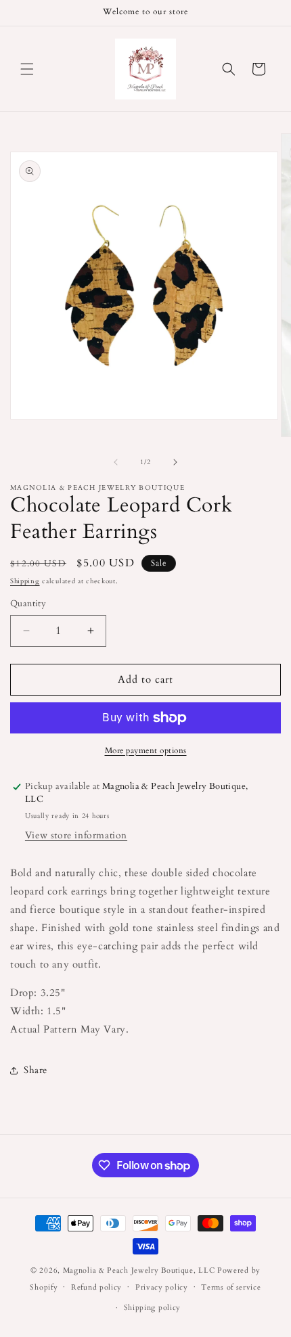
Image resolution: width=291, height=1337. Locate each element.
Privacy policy (161, 1287)
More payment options (146, 750)
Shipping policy (152, 1307)
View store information (76, 835)
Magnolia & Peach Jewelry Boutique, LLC (139, 1270)
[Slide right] (175, 462)
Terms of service (231, 1287)
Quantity (28, 603)
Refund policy (96, 1287)
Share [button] (35, 1070)
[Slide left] (116, 462)
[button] (27, 69)
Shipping (25, 581)
